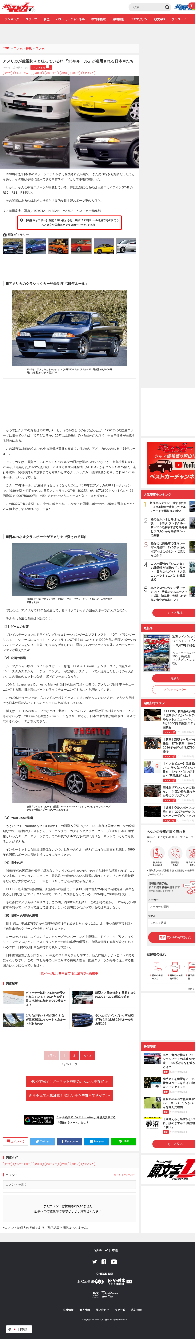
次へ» (87, 1055)
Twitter (94, 1262)
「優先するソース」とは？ (73, 1122)
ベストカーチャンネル (70, 19)
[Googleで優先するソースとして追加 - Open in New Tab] (39, 1120)
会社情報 (68, 1310)
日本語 (113, 1250)
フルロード (179, 19)
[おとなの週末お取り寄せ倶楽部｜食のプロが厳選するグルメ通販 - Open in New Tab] (91, 1282)
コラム (40, 48)
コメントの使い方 (124, 1174)
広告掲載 (136, 1310)
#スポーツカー (22, 73)
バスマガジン (139, 19)
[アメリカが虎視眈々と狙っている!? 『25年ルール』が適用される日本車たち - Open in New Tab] (69, 122)
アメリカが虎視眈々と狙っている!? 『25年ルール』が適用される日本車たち (68, 61)
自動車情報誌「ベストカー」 (19, 7)
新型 (47, 19)
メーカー (153, 899)
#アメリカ (88, 73)
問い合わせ (102, 1310)
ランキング (12, 19)
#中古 (8, 73)
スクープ (31, 19)
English (97, 1250)
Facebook (103, 1261)
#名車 (64, 73)
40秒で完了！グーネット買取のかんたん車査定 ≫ (69, 1081)
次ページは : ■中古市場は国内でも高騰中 (69, 973)
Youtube (114, 1261)
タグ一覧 (120, 1310)
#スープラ (51, 73)
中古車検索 (98, 19)
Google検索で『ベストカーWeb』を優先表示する (86, 1117)
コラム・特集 (23, 48)
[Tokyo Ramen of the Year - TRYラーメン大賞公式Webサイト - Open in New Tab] (104, 1295)
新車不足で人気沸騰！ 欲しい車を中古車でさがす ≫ (69, 1095)
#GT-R (38, 73)
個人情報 (84, 1310)
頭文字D (159, 19)
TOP (6, 48)
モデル (152, 915)
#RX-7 (75, 73)
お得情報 (118, 19)
